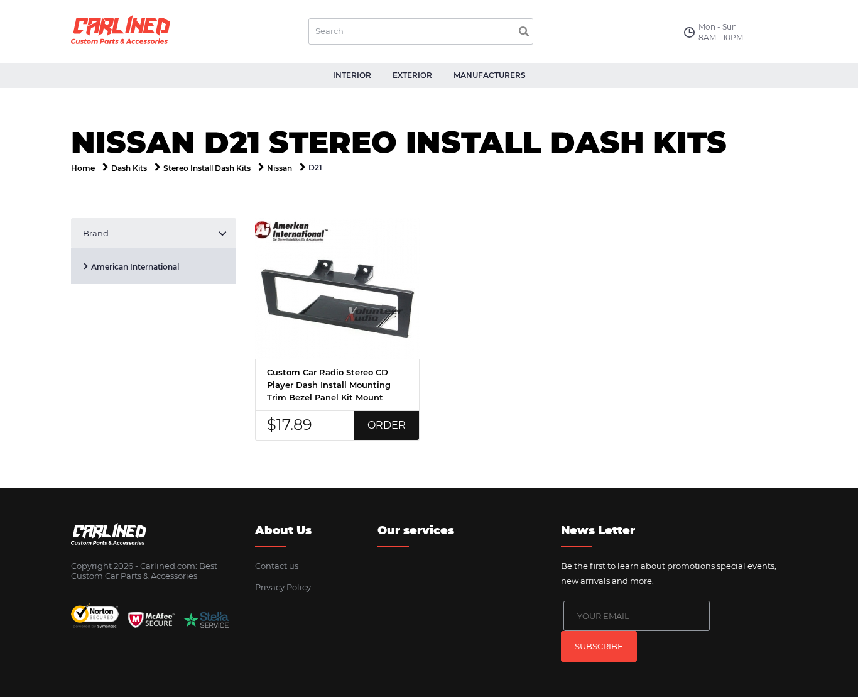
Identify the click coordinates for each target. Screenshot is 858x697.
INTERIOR (352, 75)
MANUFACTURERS (489, 75)
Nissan (279, 168)
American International (135, 267)
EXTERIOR (412, 75)
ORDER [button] (386, 425)
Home (83, 168)
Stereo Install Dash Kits (207, 168)
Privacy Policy (283, 587)
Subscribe (599, 646)
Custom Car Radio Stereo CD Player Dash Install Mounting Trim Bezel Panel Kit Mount (329, 384)
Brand (96, 233)
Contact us (276, 566)
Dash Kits (129, 168)
